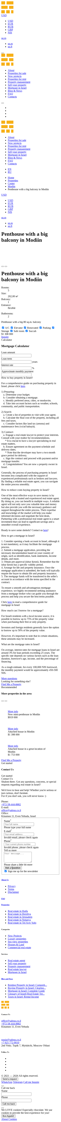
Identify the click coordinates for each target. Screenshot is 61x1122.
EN (9, 169)
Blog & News (15, 90)
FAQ (10, 93)
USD (10, 21)
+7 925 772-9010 (10, 1042)
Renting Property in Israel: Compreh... (27, 985)
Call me (27, 1082)
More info (13, 711)
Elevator (18, 327)
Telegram (18, 1082)
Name (7, 821)
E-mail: (5, 807)
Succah (32, 331)
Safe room (19, 331)
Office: (4, 813)
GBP (10, 29)
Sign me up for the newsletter (23, 871)
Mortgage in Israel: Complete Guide (26, 991)
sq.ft (10, 46)
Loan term (6, 358)
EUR (10, 23)
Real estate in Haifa (18, 911)
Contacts (12, 96)
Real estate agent (16, 960)
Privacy (12, 886)
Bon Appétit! (8, 1116)
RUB (10, 26)
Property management (19, 82)
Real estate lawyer (17, 969)
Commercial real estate (19, 947)
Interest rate (7, 365)
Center (11, 183)
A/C (7, 327)
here (23, 386)
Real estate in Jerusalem (20, 917)
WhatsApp (6, 1082)
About (11, 70)
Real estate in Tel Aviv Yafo (22, 922)
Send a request (10, 1079)
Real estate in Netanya (19, 919)
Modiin (11, 186)
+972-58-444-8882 (11, 804)
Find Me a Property (11, 684)
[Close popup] (2, 1085)
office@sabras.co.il (11, 810)
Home (11, 177)
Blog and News (7, 979)
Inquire (5, 337)
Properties (13, 180)
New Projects (15, 935)
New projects (14, 76)
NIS (10, 32)
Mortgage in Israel (17, 87)
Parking (47, 327)
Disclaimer (13, 892)
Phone (8, 841)
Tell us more (10, 850)
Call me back (9, 1104)
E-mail (8, 831)
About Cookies (9, 1119)
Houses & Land (16, 944)
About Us (5, 880)
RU (10, 172)
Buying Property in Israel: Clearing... (27, 988)
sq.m (10, 43)
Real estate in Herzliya (19, 914)
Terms (11, 889)
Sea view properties (18, 941)
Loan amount (8, 352)
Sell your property (17, 85)
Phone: (4, 801)
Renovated (32, 327)
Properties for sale (17, 73)
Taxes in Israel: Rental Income (23, 996)
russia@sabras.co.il (11, 1039)
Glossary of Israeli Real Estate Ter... (26, 993)
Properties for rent (17, 79)
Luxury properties (17, 938)
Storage (5, 331)
